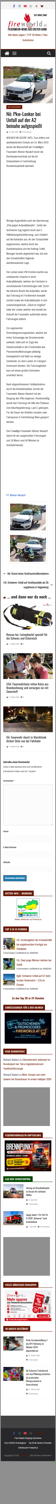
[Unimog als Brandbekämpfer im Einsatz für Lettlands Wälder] (13, 1196)
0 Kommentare (26, 132)
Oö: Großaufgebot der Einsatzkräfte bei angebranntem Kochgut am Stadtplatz (34, 944)
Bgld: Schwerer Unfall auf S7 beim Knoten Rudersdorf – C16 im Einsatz (33, 980)
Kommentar (8, 781)
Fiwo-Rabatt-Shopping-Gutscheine (28, 1438)
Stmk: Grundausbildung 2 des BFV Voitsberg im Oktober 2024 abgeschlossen (36, 1345)
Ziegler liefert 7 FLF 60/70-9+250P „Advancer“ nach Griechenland (37, 1218)
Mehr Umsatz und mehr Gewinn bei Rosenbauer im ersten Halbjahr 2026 (27, 1077)
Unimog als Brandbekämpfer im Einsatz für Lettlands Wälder (38, 1191)
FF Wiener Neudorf (16, 495)
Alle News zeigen (16, 34)
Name (5, 831)
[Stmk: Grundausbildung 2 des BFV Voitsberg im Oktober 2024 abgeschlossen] (13, 1350)
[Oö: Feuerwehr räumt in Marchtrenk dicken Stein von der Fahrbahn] (28, 708)
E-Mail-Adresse (9, 847)
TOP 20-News (34, 34)
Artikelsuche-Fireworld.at (28, 1448)
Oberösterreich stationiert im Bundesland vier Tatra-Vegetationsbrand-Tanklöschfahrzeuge (26, 1064)
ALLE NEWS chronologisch (15, 1443)
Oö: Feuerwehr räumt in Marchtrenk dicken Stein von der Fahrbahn (26, 739)
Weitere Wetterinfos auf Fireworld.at (28, 919)
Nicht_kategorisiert (14, 107)
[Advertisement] (26, 1106)
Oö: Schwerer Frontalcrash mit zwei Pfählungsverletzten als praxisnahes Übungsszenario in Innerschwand (38, 1377)
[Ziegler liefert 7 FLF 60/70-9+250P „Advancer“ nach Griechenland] (13, 1221)
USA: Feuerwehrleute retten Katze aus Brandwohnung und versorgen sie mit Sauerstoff (27, 688)
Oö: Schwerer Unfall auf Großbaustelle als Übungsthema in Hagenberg (26, 585)
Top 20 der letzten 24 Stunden (40, 1443)
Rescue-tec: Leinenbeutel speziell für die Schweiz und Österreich (26, 636)
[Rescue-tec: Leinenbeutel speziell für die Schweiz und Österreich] (28, 606)
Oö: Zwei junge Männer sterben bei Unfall (33, 962)
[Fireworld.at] (7, 53)
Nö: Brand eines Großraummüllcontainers (28, 573)
